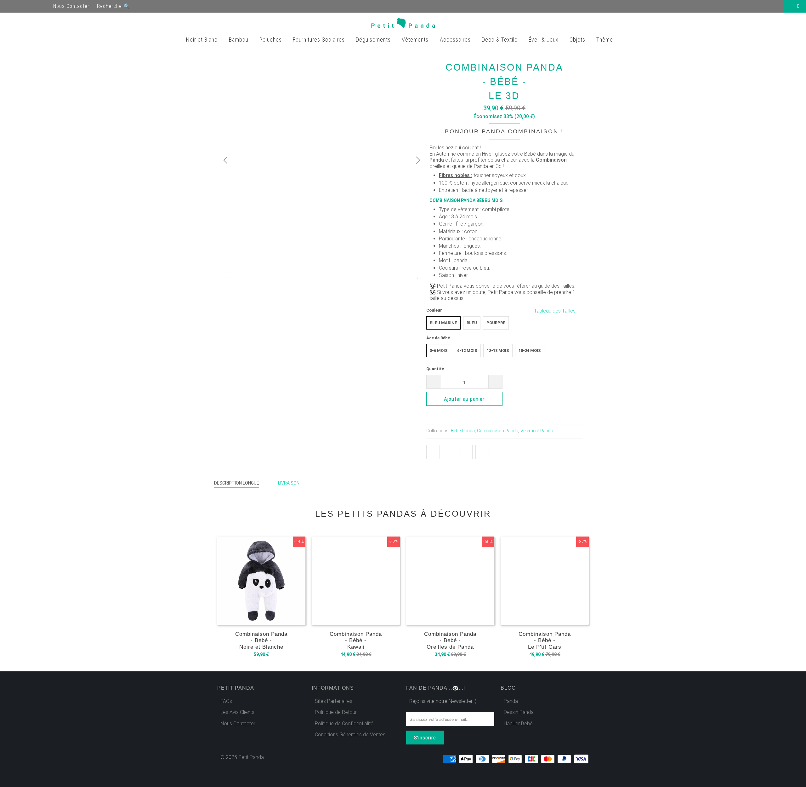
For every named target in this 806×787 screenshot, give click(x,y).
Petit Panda (251, 757)
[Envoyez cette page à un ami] (482, 452)
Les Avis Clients (237, 712)
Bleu (472, 322)
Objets (578, 39)
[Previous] (226, 160)
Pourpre (495, 322)
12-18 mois (498, 350)
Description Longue (236, 482)
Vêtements (416, 39)
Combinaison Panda (497, 431)
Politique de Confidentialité (344, 724)
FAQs (226, 701)
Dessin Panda (519, 712)
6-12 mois (467, 350)
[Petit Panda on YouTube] (22, 6)
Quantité (435, 368)
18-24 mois (530, 350)
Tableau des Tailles (555, 311)
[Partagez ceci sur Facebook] (449, 452)
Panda (511, 701)
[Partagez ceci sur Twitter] (433, 452)
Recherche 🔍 (113, 6)
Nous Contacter (71, 6)
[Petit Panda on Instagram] (45, 6)
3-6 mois (439, 350)
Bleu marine (443, 322)
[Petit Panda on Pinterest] (34, 6)
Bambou (239, 39)
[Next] (417, 160)
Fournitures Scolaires (319, 39)
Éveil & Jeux (544, 39)
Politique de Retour (336, 712)
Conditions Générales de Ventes (350, 735)
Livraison (288, 482)
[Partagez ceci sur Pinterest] (466, 452)
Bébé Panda (463, 431)
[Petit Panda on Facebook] (11, 6)
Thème (605, 39)
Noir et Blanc (202, 39)
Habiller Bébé (518, 724)
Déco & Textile (500, 39)
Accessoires (456, 39)
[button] (542, 400)
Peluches (271, 39)
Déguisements (374, 39)
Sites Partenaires (333, 701)
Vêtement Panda (536, 431)
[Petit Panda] (403, 24)
